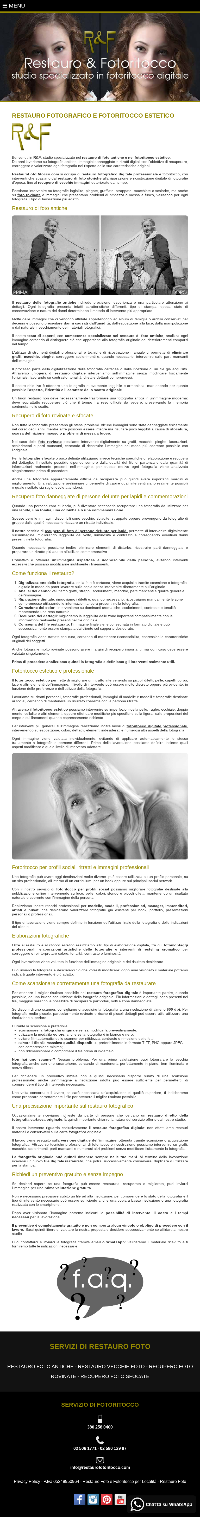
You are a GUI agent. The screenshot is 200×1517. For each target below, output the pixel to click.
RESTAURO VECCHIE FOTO (111, 1366)
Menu (16, 6)
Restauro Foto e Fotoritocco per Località (120, 1481)
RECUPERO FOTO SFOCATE (114, 1376)
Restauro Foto (173, 1481)
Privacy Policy (27, 1481)
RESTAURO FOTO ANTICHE (40, 1366)
